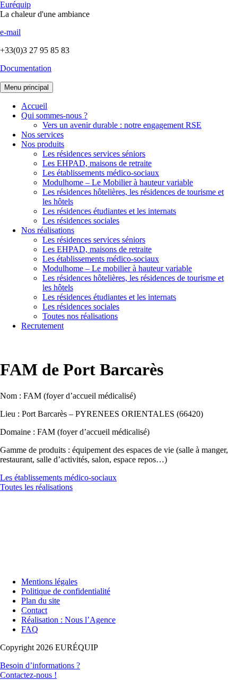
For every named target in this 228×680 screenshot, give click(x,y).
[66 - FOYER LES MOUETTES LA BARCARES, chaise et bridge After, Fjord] (114, 535)
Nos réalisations (47, 230)
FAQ (29, 629)
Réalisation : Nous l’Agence (68, 619)
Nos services (42, 134)
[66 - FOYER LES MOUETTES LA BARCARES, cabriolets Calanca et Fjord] (114, 516)
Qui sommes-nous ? (54, 115)
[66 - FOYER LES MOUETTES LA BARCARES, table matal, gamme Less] (114, 525)
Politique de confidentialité (65, 591)
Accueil (34, 105)
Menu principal (26, 87)
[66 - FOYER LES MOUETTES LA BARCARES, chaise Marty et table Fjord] (114, 544)
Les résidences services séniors (93, 153)
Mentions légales (49, 581)
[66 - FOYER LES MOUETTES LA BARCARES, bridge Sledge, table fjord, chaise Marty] (114, 506)
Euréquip (15, 4)
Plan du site (40, 600)
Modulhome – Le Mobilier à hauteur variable (117, 182)
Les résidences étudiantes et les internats (109, 211)
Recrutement (42, 325)
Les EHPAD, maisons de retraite (97, 163)
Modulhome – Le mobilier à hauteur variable (117, 268)
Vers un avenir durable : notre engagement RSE (121, 125)
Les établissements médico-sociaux (100, 172)
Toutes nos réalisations (80, 316)
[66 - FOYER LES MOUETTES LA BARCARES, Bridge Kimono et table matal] (114, 554)
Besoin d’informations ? (40, 670)
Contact (34, 610)
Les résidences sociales (80, 220)
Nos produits (42, 144)
